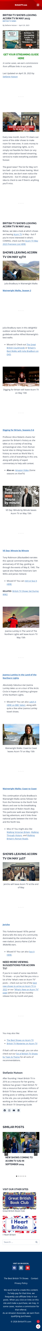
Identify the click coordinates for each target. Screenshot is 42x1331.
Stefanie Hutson (11, 25)
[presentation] (21, 1142)
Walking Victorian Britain (18, 832)
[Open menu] (38, 5)
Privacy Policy (21, 1283)
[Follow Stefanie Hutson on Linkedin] (18, 1110)
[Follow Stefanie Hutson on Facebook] (5, 1110)
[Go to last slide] (6, 1153)
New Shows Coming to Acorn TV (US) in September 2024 (19, 1161)
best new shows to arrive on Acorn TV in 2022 (20, 986)
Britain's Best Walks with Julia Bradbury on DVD (23, 351)
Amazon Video (22, 470)
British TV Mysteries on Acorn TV (22, 1043)
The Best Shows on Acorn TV (20, 1040)
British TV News (9, 21)
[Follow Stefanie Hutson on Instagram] (9, 1110)
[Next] (36, 1153)
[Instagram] (21, 1268)
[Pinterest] (28, 1268)
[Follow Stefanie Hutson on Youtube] (14, 1110)
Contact (34, 1278)
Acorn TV (18, 234)
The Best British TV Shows (16, 1278)
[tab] (16, 1176)
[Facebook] (14, 1268)
